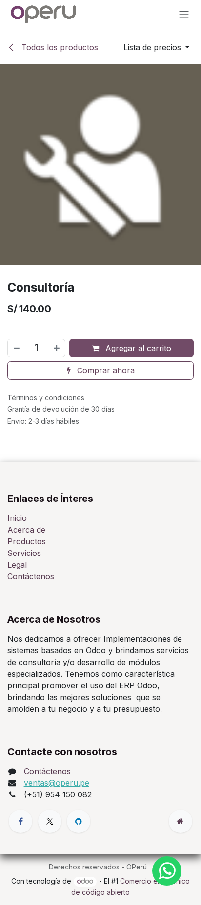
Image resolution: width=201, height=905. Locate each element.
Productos (26, 541)
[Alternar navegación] (184, 14)
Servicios (24, 553)
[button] (156, 47)
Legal (17, 565)
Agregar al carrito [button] (137, 348)
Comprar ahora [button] (105, 370)
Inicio (17, 518)
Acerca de (26, 530)
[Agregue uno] (57, 348)
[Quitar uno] (16, 348)
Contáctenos (30, 576)
